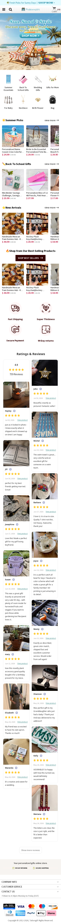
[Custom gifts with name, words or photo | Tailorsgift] (30, 9)
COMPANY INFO (9, 881)
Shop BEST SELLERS (28, 258)
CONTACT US (8, 891)
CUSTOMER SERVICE (12, 886)
